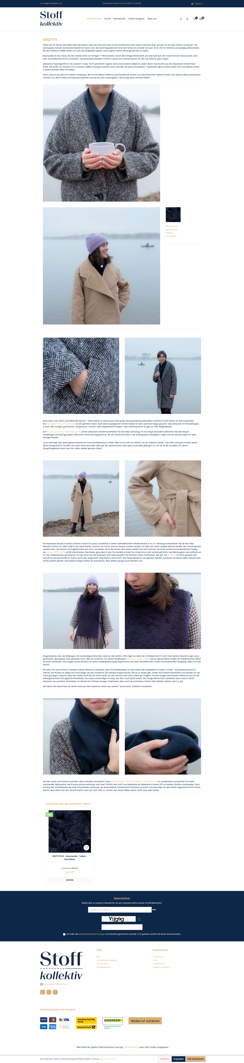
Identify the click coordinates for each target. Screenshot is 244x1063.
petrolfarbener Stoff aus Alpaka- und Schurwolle (134, 781)
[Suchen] (181, 19)
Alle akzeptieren (196, 1059)
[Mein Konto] (187, 19)
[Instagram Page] (48, 992)
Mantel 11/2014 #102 (56, 552)
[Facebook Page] (42, 992)
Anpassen (179, 1059)
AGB (139, 934)
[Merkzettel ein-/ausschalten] (86, 847)
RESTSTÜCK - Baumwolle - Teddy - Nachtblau (172, 231)
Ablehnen (164, 1059)
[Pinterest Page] (55, 992)
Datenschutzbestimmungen (92, 934)
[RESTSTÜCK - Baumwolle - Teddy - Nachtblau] (69, 831)
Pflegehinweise (104, 967)
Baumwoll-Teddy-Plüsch (138, 659)
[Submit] (154, 909)
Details (69, 880)
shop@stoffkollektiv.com (52, 3)
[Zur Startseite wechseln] (51, 18)
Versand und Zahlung (107, 960)
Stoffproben (102, 963)
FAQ (98, 956)
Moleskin (172, 555)
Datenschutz (159, 963)
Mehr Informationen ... (108, 1059)
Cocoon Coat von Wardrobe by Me (64, 431)
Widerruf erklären (161, 967)
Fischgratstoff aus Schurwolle (61, 424)
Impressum (158, 956)
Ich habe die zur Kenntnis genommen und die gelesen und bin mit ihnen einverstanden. (124, 934)
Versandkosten (131, 1047)
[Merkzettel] (194, 19)
